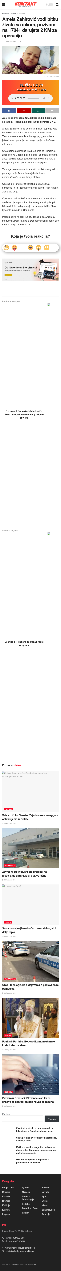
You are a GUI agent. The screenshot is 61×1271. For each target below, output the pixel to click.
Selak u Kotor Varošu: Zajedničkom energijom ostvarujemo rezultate (30, 817)
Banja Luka (10, 866)
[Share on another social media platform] (52, 110)
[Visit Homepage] (26, 4)
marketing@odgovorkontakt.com (20, 1247)
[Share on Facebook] (9, 110)
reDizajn (32, 1264)
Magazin (26, 1191)
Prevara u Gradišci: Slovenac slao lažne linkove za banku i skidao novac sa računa (28, 1100)
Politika (8, 809)
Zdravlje (46, 1214)
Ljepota (6, 1214)
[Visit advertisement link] (30, 270)
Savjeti (45, 1191)
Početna (5, 13)
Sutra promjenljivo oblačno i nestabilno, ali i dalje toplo (29, 930)
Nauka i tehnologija (28, 1198)
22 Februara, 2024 (13, 41)
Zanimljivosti (48, 1209)
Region (8, 1035)
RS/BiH (45, 1187)
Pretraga (6, 1113)
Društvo (22, 13)
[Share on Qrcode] (24, 110)
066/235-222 (19, 1241)
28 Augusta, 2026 (10, 823)
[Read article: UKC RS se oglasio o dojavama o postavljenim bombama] (30, 961)
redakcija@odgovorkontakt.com (19, 1251)
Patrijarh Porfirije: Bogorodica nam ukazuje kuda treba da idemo (28, 1043)
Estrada (6, 1196)
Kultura (6, 1209)
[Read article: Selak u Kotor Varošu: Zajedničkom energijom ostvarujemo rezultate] (30, 791)
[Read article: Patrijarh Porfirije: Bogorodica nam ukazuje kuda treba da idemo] (30, 1018)
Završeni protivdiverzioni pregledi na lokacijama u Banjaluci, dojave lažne (24, 873)
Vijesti (13, 13)
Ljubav (25, 1187)
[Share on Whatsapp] (38, 110)
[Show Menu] (3, 4)
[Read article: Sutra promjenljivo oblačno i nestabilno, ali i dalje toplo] (30, 904)
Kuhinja (6, 1205)
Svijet (45, 1200)
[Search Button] (57, 4)
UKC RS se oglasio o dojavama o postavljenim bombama (30, 986)
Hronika (8, 1092)
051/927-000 (18, 1237)
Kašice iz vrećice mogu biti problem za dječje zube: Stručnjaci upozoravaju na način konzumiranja (36, 1150)
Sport (44, 1196)
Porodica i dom (29, 1208)
